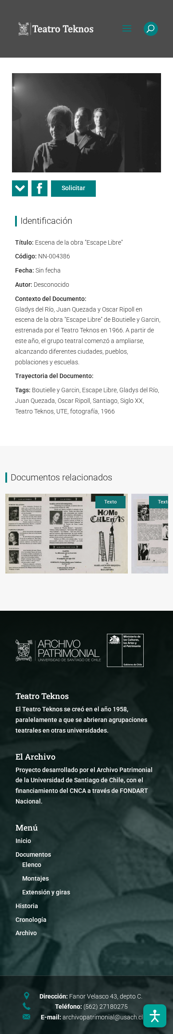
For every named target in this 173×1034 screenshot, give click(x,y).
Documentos (33, 854)
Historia (27, 905)
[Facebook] (39, 191)
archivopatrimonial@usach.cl (103, 1017)
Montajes (35, 878)
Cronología (31, 919)
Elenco (31, 864)
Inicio (23, 840)
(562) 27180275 (105, 1006)
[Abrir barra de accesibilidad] (154, 1015)
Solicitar (73, 187)
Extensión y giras (46, 892)
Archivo (26, 932)
